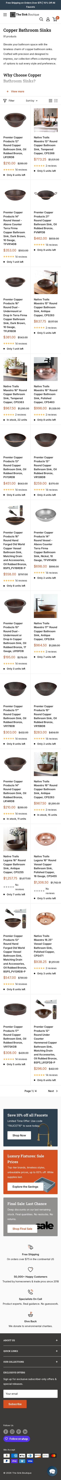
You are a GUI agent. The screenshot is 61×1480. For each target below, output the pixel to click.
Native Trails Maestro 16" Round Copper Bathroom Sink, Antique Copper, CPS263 (45, 789)
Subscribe (15, 1404)
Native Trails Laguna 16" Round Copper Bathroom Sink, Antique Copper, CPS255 (14, 864)
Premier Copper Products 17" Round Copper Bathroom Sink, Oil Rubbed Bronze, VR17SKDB (14, 1036)
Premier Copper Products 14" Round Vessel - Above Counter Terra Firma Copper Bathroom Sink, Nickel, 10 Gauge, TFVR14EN (45, 546)
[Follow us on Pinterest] (18, 1431)
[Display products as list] (56, 100)
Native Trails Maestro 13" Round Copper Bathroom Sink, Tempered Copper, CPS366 (45, 145)
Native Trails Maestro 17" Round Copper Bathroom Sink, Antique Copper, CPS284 (45, 631)
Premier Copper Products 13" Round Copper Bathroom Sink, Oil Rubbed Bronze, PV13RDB (14, 467)
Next (51, 1091)
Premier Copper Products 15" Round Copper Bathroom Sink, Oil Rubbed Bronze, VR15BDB (45, 716)
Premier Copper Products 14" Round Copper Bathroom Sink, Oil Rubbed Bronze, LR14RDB (14, 791)
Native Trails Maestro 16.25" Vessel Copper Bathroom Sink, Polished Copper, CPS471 (44, 945)
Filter (11, 100)
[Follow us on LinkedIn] (25, 1431)
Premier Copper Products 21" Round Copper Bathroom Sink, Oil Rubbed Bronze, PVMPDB (45, 222)
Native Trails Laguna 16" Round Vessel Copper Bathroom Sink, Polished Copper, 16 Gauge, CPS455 (45, 866)
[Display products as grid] (50, 100)
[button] (52, 1471)
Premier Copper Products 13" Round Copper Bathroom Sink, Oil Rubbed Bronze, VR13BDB (45, 467)
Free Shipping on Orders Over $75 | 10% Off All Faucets (30, 4)
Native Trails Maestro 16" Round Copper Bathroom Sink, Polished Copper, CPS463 (45, 394)
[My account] (48, 19)
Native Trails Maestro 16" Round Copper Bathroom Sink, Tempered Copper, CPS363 (15, 394)
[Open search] (41, 19)
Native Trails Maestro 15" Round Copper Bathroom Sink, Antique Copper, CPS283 (45, 307)
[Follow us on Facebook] (5, 1431)
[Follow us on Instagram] (12, 1431)
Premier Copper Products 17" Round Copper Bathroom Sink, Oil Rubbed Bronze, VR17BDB (14, 716)
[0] (55, 19)
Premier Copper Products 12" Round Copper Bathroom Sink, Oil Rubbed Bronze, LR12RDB (14, 147)
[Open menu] (5, 14)
